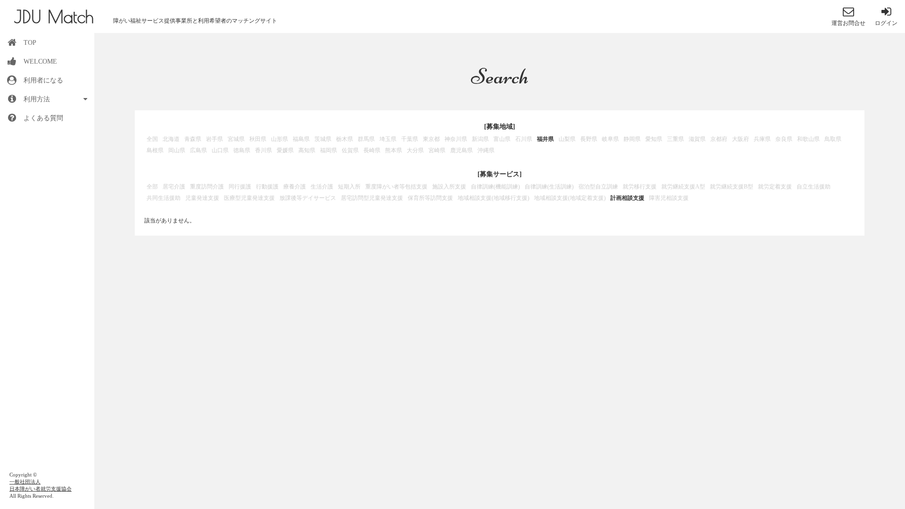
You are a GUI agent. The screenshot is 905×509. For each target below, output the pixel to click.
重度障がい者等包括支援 (396, 186)
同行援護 (240, 186)
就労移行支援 (640, 186)
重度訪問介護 (207, 186)
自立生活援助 (814, 186)
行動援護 (267, 186)
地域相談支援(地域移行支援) (493, 198)
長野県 (588, 139)
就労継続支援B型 (731, 186)
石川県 (523, 139)
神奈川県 (455, 139)
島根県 (155, 150)
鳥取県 (832, 139)
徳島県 (241, 150)
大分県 (415, 150)
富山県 (502, 139)
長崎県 (371, 150)
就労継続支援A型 (683, 186)
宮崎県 (436, 150)
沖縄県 (485, 150)
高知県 (306, 150)
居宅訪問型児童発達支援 (372, 198)
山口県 (220, 150)
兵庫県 (762, 139)
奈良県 (783, 139)
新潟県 (480, 139)
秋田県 (257, 139)
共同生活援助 (164, 198)
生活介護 (322, 186)
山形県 (279, 139)
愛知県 (653, 139)
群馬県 (366, 139)
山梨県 (567, 139)
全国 (152, 139)
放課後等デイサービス (308, 198)
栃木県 (344, 139)
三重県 (675, 139)
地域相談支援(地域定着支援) (570, 198)
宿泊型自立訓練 (598, 186)
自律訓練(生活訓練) (549, 186)
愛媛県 (285, 150)
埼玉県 (387, 139)
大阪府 (740, 139)
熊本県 (393, 150)
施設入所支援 (449, 186)
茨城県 (322, 139)
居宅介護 (174, 186)
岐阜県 (610, 139)
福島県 (301, 139)
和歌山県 (808, 139)
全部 (152, 186)
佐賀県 (350, 150)
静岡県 (632, 139)
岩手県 (214, 139)
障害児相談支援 (669, 198)
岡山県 (176, 150)
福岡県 (328, 150)
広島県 (198, 150)
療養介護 (294, 186)
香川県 (263, 150)
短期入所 (349, 186)
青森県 (192, 139)
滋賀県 (697, 139)
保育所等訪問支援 (430, 198)
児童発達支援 (202, 198)
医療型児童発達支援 (249, 198)
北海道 (171, 139)
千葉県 (409, 139)
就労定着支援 (775, 186)
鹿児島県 (461, 150)
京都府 (718, 139)
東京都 (431, 139)
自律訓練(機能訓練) (495, 186)
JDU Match (54, 16)
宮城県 (236, 139)
